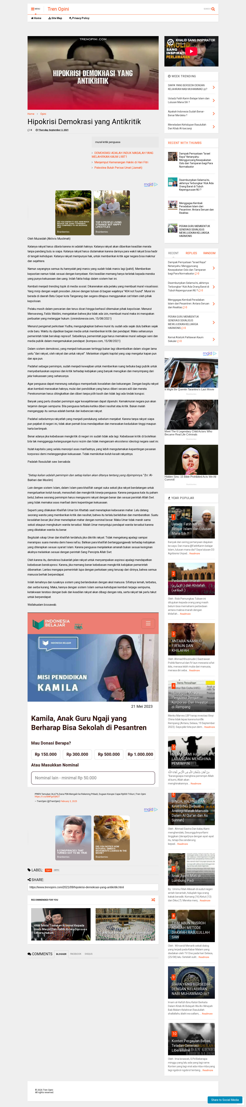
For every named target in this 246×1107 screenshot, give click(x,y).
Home (37, 18)
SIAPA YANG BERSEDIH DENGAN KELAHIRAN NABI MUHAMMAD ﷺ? (191, 989)
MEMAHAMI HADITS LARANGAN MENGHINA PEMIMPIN (191, 759)
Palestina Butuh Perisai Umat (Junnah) (118, 167)
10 (174, 1034)
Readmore (194, 553)
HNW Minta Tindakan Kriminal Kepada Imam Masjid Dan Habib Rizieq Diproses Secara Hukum (60, 929)
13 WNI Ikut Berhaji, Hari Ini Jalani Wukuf (125, 933)
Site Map (56, 18)
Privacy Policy (80, 18)
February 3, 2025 (69, 801)
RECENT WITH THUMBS (185, 143)
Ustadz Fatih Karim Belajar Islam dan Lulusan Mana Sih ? (191, 529)
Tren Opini (58, 9)
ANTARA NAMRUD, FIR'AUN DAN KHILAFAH (187, 646)
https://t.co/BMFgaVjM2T (47, 796)
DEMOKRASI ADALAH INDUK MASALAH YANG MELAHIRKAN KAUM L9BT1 (122, 154)
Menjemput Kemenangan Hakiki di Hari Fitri (121, 162)
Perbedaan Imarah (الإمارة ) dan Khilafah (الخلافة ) (188, 585)
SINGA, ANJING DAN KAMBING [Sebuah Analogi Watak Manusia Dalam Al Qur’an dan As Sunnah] (190, 810)
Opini (43, 113)
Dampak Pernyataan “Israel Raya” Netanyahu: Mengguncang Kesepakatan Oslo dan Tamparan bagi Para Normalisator (196, 160)
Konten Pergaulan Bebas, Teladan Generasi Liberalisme (191, 1045)
